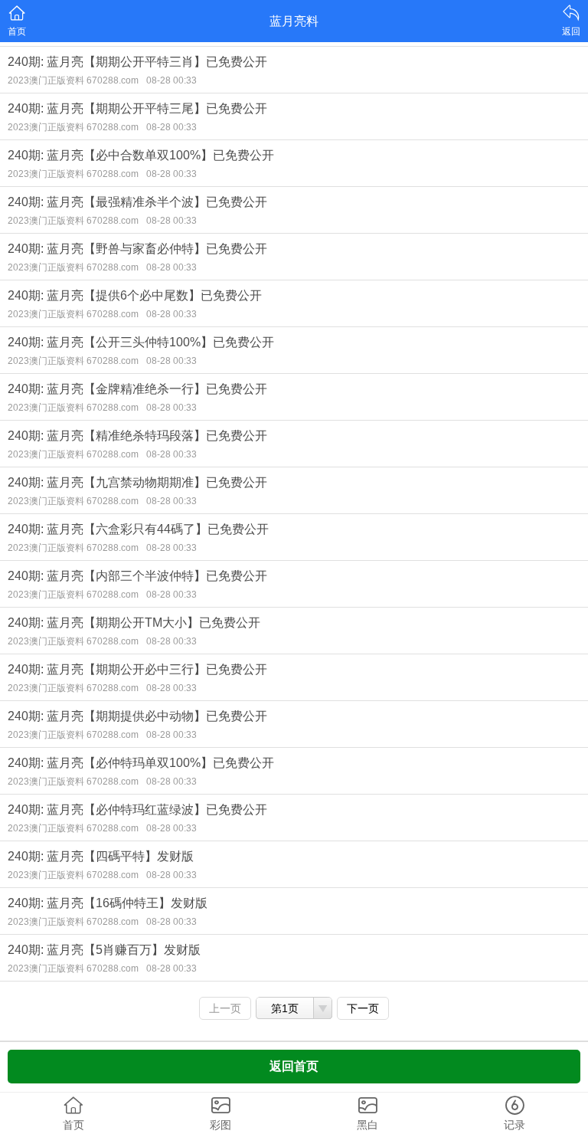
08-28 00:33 (171, 80)
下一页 (363, 1008)
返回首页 (294, 1066)
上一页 (225, 1008)
